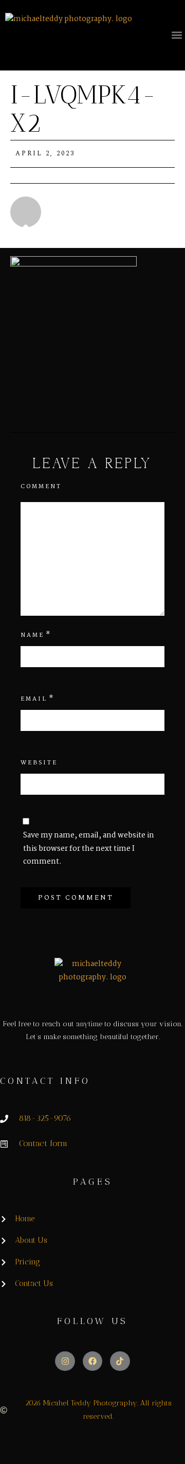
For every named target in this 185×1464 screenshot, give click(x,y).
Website (39, 762)
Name (32, 635)
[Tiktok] (120, 1361)
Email (34, 699)
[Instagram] (65, 1361)
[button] (176, 34)
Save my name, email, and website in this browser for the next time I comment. (88, 848)
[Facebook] (92, 1361)
